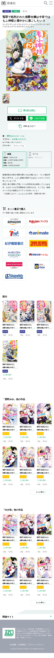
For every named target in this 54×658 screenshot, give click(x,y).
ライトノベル (18, 146)
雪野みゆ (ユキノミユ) (15, 136)
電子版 (25, 11)
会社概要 (13, 645)
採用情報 (22, 645)
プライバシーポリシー (36, 645)
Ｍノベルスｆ (16, 142)
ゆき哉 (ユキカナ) (19, 139)
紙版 (15, 11)
